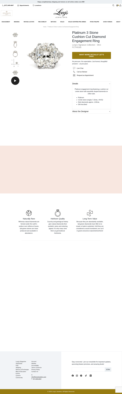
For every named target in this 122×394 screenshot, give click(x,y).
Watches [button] (53, 21)
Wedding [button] (16, 21)
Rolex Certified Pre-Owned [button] (77, 21)
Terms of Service (36, 367)
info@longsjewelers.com (38, 377)
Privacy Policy (35, 369)
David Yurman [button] (107, 21)
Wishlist (33, 363)
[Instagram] (77, 375)
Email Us (61, 139)
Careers (18, 375)
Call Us (47, 139)
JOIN (108, 369)
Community (19, 377)
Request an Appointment (85, 75)
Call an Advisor (82, 72)
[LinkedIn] (91, 375)
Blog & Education (21, 371)
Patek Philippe (94, 21)
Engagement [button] (6, 21)
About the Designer (80, 111)
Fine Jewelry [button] (42, 21)
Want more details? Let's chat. (91, 55)
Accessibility (35, 365)
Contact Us (34, 371)
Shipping (18, 367)
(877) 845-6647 (9, 5)
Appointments (24, 5)
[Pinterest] (81, 375)
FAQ (17, 365)
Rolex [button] (62, 21)
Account (33, 361)
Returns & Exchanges (22, 369)
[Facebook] (73, 375)
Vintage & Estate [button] (29, 21)
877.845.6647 (37, 379)
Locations (38, 5)
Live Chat (80, 68)
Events (18, 373)
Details (75, 84)
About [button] (118, 21)
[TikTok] (85, 375)
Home (44, 26)
